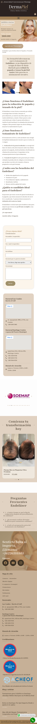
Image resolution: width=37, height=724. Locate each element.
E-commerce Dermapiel (9, 584)
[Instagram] (21, 563)
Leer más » (4, 698)
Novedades (5, 590)
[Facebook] (5, 563)
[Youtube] (13, 563)
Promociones (6, 587)
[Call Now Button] (32, 720)
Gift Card (5, 596)
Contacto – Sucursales (9, 578)
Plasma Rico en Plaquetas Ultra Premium (15, 471)
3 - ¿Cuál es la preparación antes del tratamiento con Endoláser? (18, 526)
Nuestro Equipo (7, 581)
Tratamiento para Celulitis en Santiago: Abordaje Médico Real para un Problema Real (18, 695)
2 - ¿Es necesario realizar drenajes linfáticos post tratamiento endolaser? (18, 520)
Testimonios (6, 593)
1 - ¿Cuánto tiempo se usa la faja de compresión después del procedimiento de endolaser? (18, 514)
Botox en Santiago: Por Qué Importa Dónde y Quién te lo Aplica (18, 704)
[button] (18, 18)
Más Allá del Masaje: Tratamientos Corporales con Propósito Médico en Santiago (18, 713)
